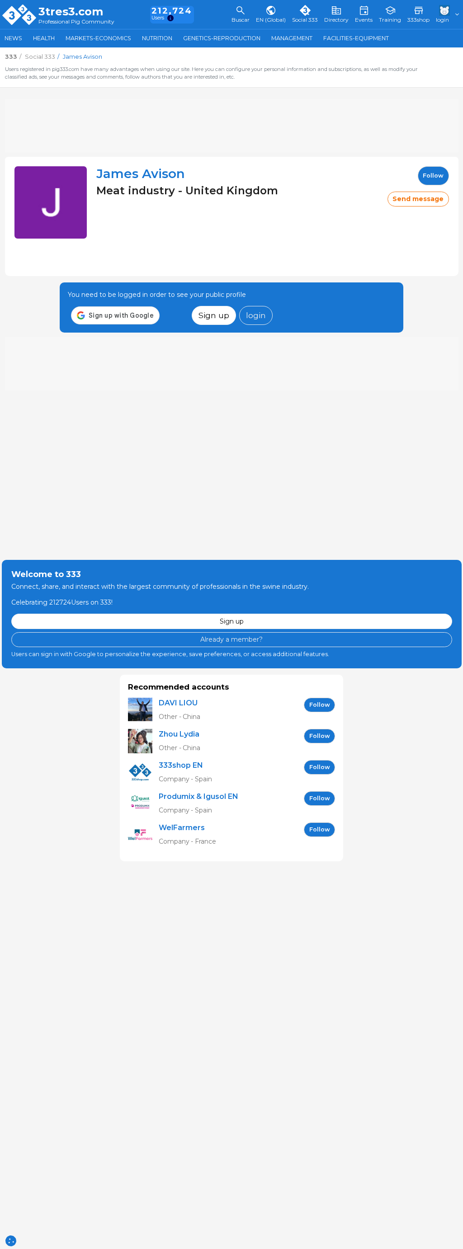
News (13, 38)
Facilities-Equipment (356, 38)
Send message (418, 199)
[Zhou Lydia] (143, 741)
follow (433, 175)
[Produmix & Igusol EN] (143, 803)
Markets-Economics (98, 38)
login (256, 315)
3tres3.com (70, 11)
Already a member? (231, 639)
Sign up (213, 315)
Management (291, 38)
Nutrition (157, 38)
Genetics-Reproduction (221, 38)
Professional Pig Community (76, 22)
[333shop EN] (143, 772)
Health (44, 38)
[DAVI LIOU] (143, 710)
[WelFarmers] (143, 834)
